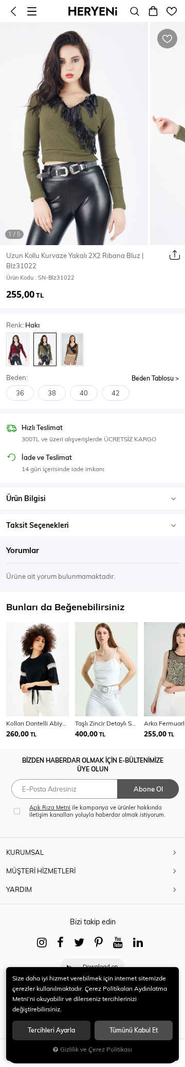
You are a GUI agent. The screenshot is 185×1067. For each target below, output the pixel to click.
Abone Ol (148, 789)
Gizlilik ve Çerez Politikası (96, 1049)
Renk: (23, 325)
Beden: (17, 378)
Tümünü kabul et (133, 1030)
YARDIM (19, 889)
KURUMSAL (25, 852)
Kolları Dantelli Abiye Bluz (37, 723)
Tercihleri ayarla (51, 1030)
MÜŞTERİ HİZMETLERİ (41, 871)
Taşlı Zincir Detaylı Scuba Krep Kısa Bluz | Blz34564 (106, 723)
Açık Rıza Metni (49, 807)
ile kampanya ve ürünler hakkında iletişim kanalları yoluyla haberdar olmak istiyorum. (97, 811)
